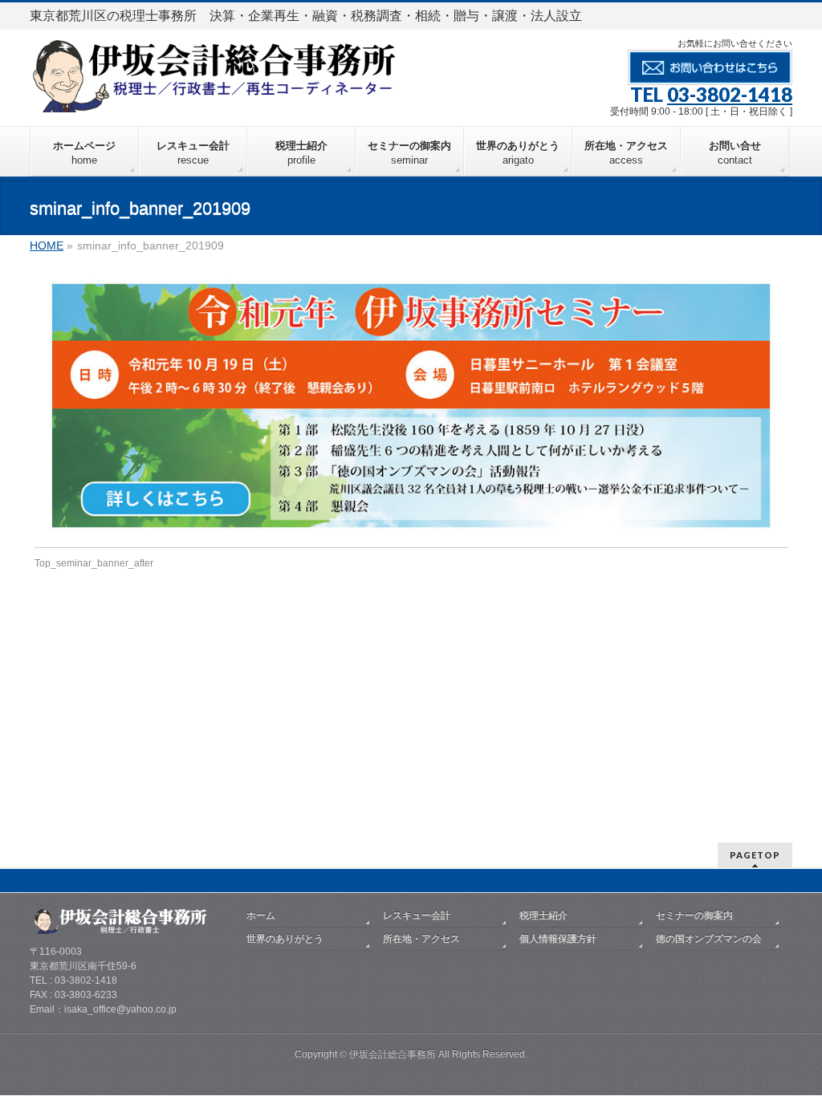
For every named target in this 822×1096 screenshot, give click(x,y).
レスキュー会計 (416, 915)
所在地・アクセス (421, 938)
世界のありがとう (285, 938)
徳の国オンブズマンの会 (709, 938)
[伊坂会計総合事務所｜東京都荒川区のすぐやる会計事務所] (213, 94)
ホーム (260, 915)
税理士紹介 (543, 915)
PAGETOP (755, 855)
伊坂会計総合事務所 (392, 1054)
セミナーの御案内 (694, 915)
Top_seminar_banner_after (94, 563)
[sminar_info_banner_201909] (411, 405)
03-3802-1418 (729, 94)
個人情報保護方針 (557, 938)
